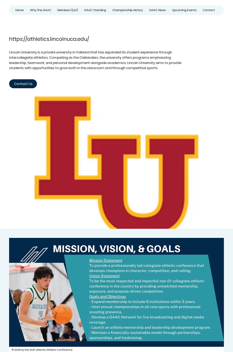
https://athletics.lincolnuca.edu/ (49, 39)
